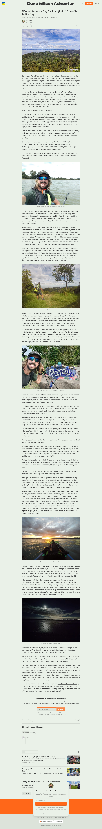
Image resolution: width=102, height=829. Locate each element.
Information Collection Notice (51, 809)
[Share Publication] (82, 3)
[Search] (78, 3)
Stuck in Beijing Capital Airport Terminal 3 (38, 756)
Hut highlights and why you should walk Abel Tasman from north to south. (42, 773)
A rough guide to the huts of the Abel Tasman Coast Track (41, 770)
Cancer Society (63, 686)
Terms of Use (59, 807)
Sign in (97, 3)
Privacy (50, 817)
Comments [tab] (26, 732)
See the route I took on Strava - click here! (37, 111)
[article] (51, 760)
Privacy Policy (63, 809)
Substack (43, 825)
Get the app (59, 821)
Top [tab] (24, 752)
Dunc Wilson (29, 20)
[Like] (23, 25)
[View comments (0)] (27, 25)
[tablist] (29, 732)
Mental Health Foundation (48, 686)
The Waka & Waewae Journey (68, 684)
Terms (55, 817)
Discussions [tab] (34, 752)
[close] (66, 784)
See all (25, 794)
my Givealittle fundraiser (71, 689)
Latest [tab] (28, 752)
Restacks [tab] (32, 732)
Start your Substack (46, 821)
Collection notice (62, 817)
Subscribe (89, 3)
